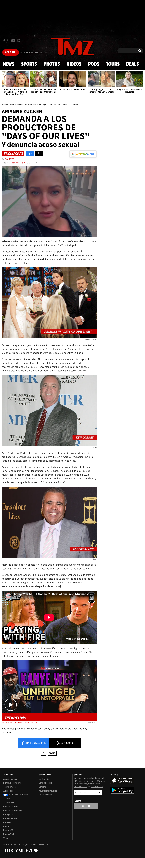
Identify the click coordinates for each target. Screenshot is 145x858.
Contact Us (44, 779)
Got (10, 52)
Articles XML (9, 803)
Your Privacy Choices (18, 795)
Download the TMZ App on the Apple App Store (122, 780)
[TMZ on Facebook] (4, 40)
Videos (74, 64)
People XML (8, 830)
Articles (6, 799)
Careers (42, 787)
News (8, 64)
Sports (29, 64)
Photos (51, 64)
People (6, 826)
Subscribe (99, 792)
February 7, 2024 (18, 162)
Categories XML (10, 818)
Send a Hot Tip (45, 783)
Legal (52, 753)
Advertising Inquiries (48, 791)
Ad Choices (8, 791)
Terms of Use (9, 787)
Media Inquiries (45, 795)
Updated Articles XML (13, 810)
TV (43, 753)
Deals (132, 64)
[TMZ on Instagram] (18, 40)
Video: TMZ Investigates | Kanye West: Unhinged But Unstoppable (21, 723)
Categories (8, 814)
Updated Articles (11, 806)
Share (35, 742)
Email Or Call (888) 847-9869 (34, 53)
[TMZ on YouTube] (89, 806)
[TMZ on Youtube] (13, 40)
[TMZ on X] (8, 40)
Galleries (7, 822)
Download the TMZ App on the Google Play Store (122, 790)
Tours (113, 64)
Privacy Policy (80, 786)
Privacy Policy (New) (12, 783)
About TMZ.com (10, 779)
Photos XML (8, 834)
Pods (93, 64)
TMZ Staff (9, 159)
